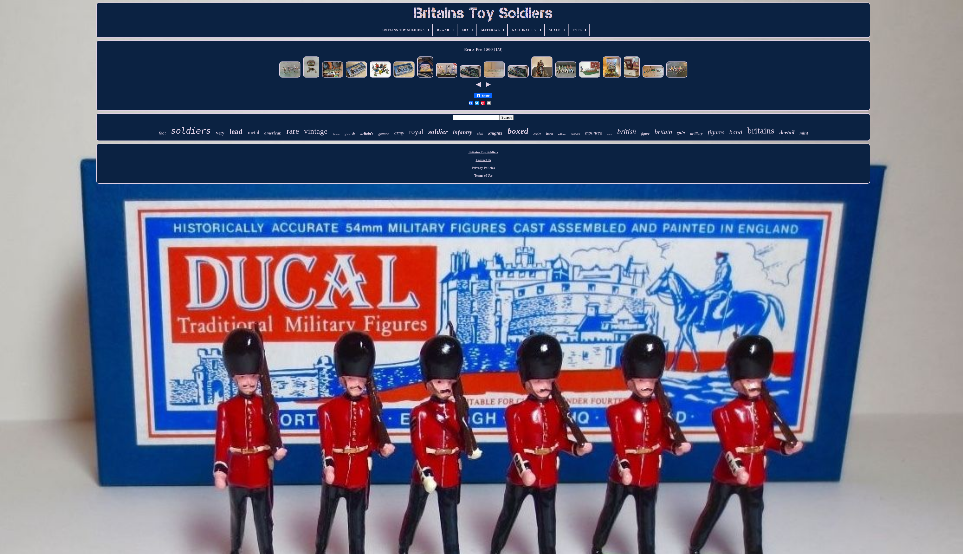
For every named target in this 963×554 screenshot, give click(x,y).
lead (236, 131)
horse (549, 133)
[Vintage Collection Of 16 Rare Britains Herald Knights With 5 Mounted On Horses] (676, 77)
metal (253, 132)
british (626, 131)
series (537, 133)
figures (716, 132)
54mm (336, 134)
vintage (316, 131)
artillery (696, 133)
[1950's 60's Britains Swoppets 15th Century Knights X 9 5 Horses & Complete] (380, 77)
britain (663, 131)
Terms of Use (483, 175)
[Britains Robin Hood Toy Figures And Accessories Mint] (653, 77)
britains (760, 130)
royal (416, 131)
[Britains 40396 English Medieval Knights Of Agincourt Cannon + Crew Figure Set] (589, 77)
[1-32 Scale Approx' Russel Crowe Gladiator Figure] (541, 77)
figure (645, 133)
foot (162, 133)
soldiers (191, 131)
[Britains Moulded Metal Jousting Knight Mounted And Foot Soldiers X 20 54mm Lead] (565, 77)
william (575, 134)
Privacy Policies (483, 167)
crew (609, 134)
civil (480, 133)
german (383, 134)
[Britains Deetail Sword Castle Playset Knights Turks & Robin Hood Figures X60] (612, 77)
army (399, 132)
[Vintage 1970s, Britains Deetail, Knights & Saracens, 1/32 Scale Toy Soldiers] (470, 77)
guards (350, 133)
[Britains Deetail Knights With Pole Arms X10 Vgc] (494, 77)
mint (803, 132)
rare (292, 130)
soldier (438, 131)
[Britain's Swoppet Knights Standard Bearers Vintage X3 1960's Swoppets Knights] (446, 77)
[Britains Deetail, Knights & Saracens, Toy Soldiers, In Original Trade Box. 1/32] (356, 77)
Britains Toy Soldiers (483, 152)
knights (495, 133)
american (272, 133)
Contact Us (483, 159)
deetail (786, 132)
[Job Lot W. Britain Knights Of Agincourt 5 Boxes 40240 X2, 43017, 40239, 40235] (632, 77)
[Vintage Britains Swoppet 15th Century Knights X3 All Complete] (289, 77)
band (735, 132)
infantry (462, 132)
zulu (681, 132)
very (220, 132)
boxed (518, 130)
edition (562, 134)
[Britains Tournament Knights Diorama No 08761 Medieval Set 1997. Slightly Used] (425, 77)
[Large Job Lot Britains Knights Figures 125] (332, 77)
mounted (593, 132)
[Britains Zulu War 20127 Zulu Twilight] (311, 77)
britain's (366, 133)
